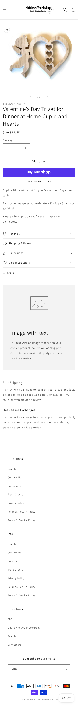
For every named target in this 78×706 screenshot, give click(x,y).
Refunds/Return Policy (21, 511)
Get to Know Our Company (24, 627)
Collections (15, 486)
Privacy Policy (16, 503)
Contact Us (14, 477)
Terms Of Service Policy (22, 520)
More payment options (39, 181)
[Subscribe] (66, 668)
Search (12, 469)
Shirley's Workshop (34, 699)
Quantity (7, 140)
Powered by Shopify (50, 699)
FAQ (10, 619)
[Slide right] (47, 97)
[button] (5, 9)
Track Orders (15, 494)
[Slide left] (31, 97)
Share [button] (10, 272)
